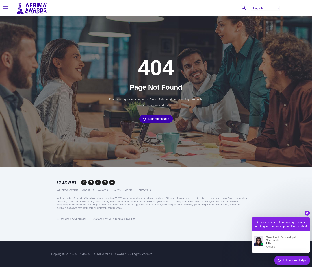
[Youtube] (112, 182)
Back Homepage (158, 118)
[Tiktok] (98, 182)
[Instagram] (105, 182)
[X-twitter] (83, 182)
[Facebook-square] (91, 182)
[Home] (32, 8)
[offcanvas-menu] (5, 8)
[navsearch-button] (243, 8)
